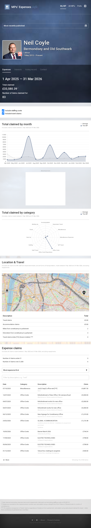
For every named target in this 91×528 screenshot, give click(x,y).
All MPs (71, 6)
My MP (63, 6)
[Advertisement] (45, 188)
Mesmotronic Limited (45, 522)
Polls (79, 6)
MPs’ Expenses (24, 7)
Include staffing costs (13, 111)
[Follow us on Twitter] (32, 520)
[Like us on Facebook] (37, 520)
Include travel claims (13, 114)
